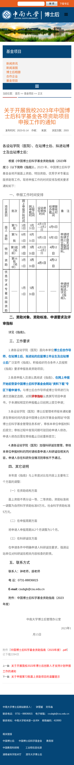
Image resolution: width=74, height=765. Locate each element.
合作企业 (12, 76)
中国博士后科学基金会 (30, 740)
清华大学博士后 (34, 754)
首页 (17, 93)
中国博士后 (8, 740)
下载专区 (64, 3)
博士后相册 (13, 72)
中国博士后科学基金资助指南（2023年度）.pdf (39, 650)
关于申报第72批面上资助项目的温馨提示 (35, 676)
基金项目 (12, 80)
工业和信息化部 (34, 747)
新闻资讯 (12, 63)
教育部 (49, 740)
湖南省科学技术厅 (12, 754)
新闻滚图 (12, 67)
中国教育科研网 (11, 747)
